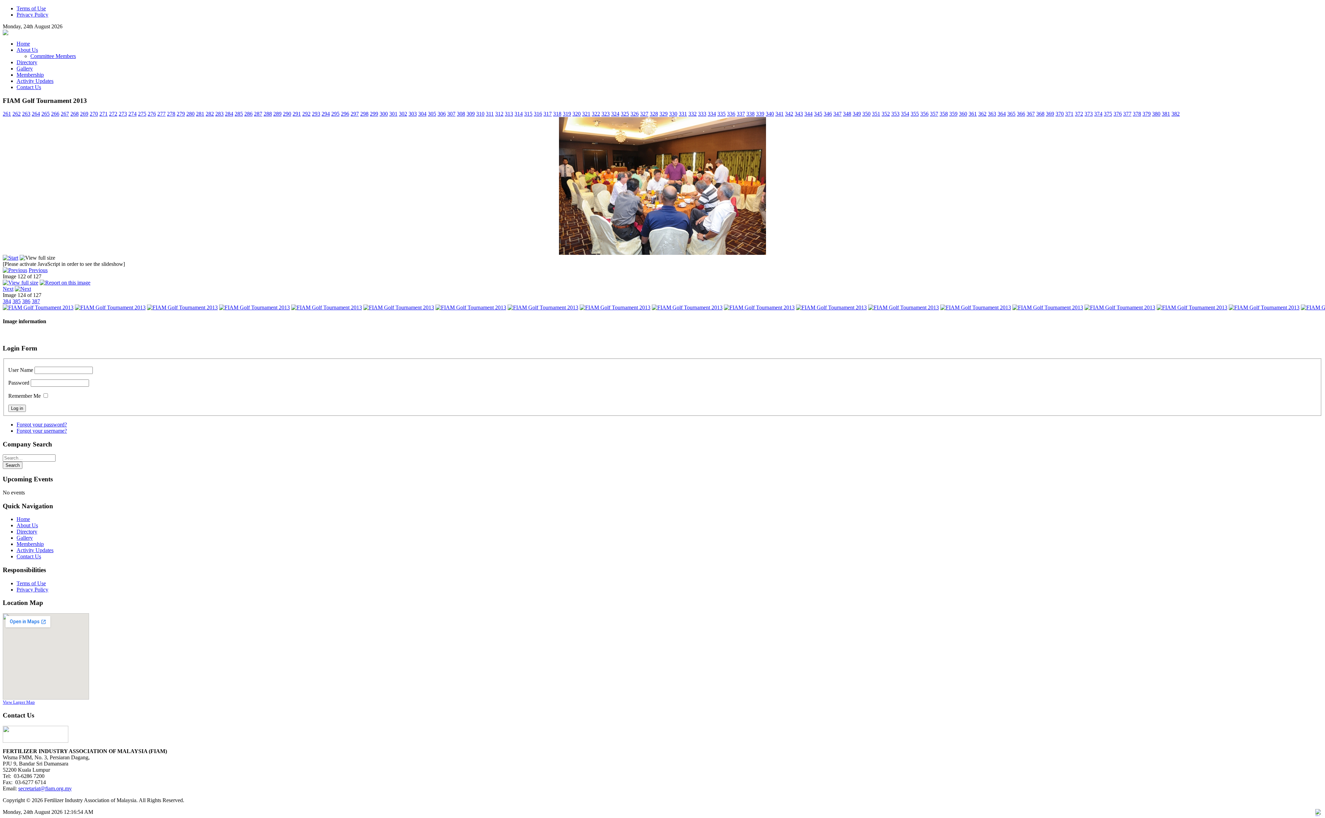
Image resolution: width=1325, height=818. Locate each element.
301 (393, 114)
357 (934, 114)
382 (1175, 114)
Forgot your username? (42, 431)
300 (384, 114)
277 (161, 114)
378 (1137, 114)
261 (7, 114)
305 (432, 114)
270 (94, 114)
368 (1040, 114)
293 (316, 114)
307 (451, 114)
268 (74, 114)
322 (596, 114)
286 (248, 114)
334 (712, 114)
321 (586, 114)
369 (1050, 114)
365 (1011, 114)
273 (123, 114)
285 (239, 114)
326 (634, 114)
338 (750, 114)
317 (547, 114)
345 (818, 114)
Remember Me (24, 396)
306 (442, 114)
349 (857, 114)
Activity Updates (35, 550)
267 (65, 114)
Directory (27, 532)
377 (1127, 114)
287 (258, 114)
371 (1069, 114)
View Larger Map (19, 702)
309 (471, 114)
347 (837, 114)
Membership (30, 544)
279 (181, 114)
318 (557, 114)
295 (335, 114)
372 (1079, 114)
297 (355, 114)
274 (132, 114)
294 (326, 114)
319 (567, 114)
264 (36, 114)
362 (982, 114)
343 (799, 114)
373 (1088, 114)
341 (779, 114)
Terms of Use (31, 583)
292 (306, 114)
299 (374, 114)
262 (16, 114)
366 (1021, 114)
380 (1156, 114)
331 (683, 114)
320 (576, 114)
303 (413, 114)
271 (103, 114)
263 (26, 114)
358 (944, 114)
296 (345, 114)
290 (287, 114)
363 (992, 114)
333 (702, 114)
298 (364, 114)
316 (538, 114)
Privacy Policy (32, 590)
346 (828, 114)
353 (895, 114)
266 (55, 114)
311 (490, 114)
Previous (38, 270)
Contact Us (29, 556)
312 (499, 114)
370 (1060, 114)
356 (924, 114)
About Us (27, 525)
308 (461, 114)
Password (18, 383)
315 (528, 114)
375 (1108, 114)
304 (422, 114)
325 (625, 114)
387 (36, 301)
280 (190, 114)
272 (113, 114)
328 (654, 114)
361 (973, 114)
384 (7, 301)
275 (142, 114)
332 (692, 114)
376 (1117, 114)
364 (1002, 114)
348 (847, 114)
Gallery (25, 538)
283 (219, 114)
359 (953, 114)
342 (789, 114)
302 (403, 114)
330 (673, 114)
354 (905, 114)
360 (963, 114)
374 (1098, 114)
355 (915, 114)
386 (26, 301)
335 (721, 114)
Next (8, 289)
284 (229, 114)
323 (605, 114)
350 (866, 114)
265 (45, 114)
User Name (20, 370)
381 (1166, 114)
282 (210, 114)
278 (171, 114)
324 (615, 114)
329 (663, 114)
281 (200, 114)
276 (152, 114)
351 (876, 114)
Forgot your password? (42, 424)
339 (760, 114)
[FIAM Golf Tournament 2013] (662, 253)
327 (644, 114)
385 (16, 301)
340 (770, 114)
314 (518, 114)
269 (84, 114)
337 (741, 114)
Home (23, 519)
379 (1146, 114)
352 (886, 114)
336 (731, 114)
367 (1031, 114)
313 (509, 114)
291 (297, 114)
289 (277, 114)
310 (480, 114)
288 (268, 114)
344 (808, 114)
